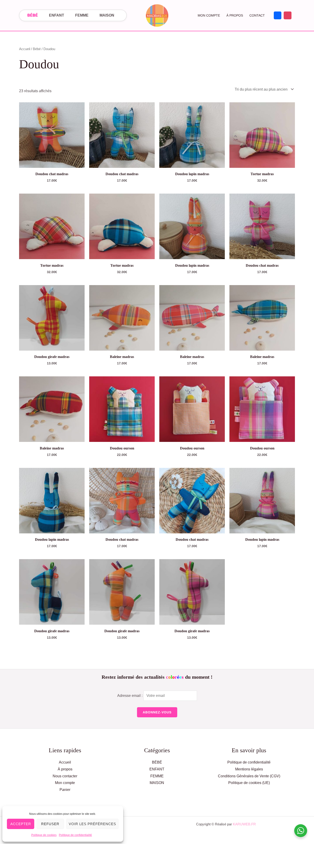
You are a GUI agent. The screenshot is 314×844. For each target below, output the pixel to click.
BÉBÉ (32, 15)
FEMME (81, 15)
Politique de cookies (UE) (249, 783)
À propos (234, 15)
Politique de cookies (44, 835)
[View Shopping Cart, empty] (186, 15)
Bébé (37, 49)
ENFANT (56, 15)
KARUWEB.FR (244, 824)
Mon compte (209, 15)
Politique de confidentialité (75, 835)
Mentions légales (249, 769)
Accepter (20, 824)
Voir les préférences (92, 824)
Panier (65, 790)
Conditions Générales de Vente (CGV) (249, 776)
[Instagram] (288, 15)
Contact (257, 15)
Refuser (50, 824)
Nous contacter (65, 776)
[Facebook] (278, 15)
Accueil (24, 49)
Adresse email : (130, 696)
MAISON (107, 15)
